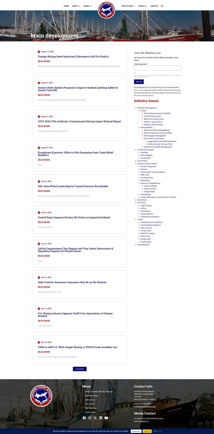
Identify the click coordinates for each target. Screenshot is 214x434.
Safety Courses (150, 188)
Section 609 (60, 196)
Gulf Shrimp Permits (152, 116)
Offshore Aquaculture (153, 121)
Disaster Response (148, 166)
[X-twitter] (95, 418)
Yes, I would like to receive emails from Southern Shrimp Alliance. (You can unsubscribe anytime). (157, 76)
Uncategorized (62, 131)
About (75, 6)
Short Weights (147, 155)
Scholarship (146, 194)
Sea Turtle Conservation (154, 138)
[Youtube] (106, 418)
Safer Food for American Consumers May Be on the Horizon (72, 282)
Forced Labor (42, 66)
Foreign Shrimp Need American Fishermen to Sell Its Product (73, 56)
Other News (142, 200)
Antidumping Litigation (151, 225)
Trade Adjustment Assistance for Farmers (158, 197)
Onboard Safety (150, 186)
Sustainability (70, 196)
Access (143, 110)
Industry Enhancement (71, 66)
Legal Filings (146, 205)
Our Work (141, 202)
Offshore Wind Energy (153, 124)
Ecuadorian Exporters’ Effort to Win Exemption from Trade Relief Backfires (75, 154)
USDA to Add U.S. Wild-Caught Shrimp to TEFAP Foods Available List (77, 347)
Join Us (141, 6)
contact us (144, 421)
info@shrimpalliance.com (145, 406)
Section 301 (145, 236)
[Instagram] (90, 418)
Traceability (100, 66)
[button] (162, 6)
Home (66, 6)
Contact (154, 6)
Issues (86, 6)
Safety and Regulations (150, 183)
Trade (108, 66)
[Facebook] (84, 418)
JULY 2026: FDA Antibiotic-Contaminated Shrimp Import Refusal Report (79, 121)
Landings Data (147, 177)
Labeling (84, 66)
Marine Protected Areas (154, 119)
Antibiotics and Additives (47, 131)
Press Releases (147, 214)
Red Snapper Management (155, 135)
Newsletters (146, 211)
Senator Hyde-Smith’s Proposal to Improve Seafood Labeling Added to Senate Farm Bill (78, 89)
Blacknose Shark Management (157, 130)
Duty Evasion (146, 228)
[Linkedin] (101, 418)
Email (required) (141, 64)
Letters (143, 208)
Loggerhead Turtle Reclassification (162, 141)
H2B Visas (145, 175)
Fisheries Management (46, 196)
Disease (144, 169)
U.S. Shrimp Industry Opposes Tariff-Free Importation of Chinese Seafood (75, 315)
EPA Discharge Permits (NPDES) (157, 113)
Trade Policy (114, 66)
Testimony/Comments (150, 216)
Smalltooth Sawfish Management (158, 147)
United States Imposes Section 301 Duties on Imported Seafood (74, 217)
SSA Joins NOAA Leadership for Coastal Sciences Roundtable (73, 186)
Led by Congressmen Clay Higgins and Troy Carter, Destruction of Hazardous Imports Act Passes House (75, 250)
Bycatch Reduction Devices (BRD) (158, 133)
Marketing (92, 66)
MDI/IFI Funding (148, 233)
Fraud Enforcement (55, 66)
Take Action (127, 6)
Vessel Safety (149, 191)
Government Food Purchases (48, 357)
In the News (142, 161)
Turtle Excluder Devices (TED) (159, 144)
